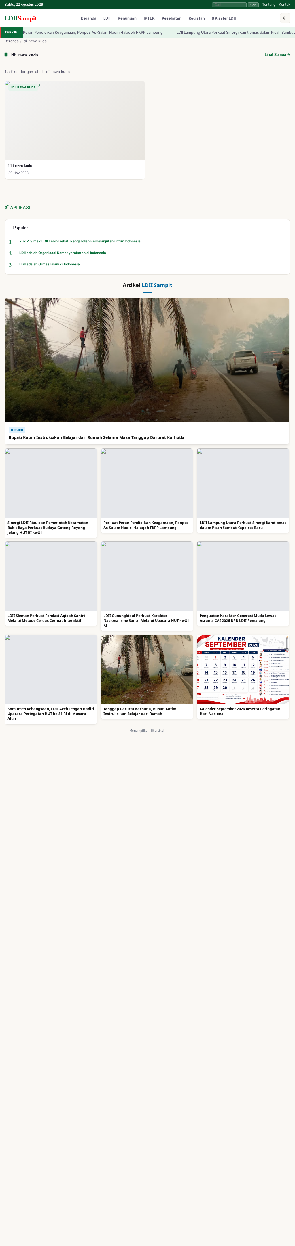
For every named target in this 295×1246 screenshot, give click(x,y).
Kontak (284, 4)
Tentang (268, 4)
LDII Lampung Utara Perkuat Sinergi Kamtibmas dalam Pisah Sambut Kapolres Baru (209, 32)
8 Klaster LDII (224, 18)
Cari (253, 5)
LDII (21, 18)
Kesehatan (171, 18)
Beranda (89, 18)
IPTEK (149, 18)
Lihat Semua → (277, 55)
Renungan (127, 18)
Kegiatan (197, 18)
